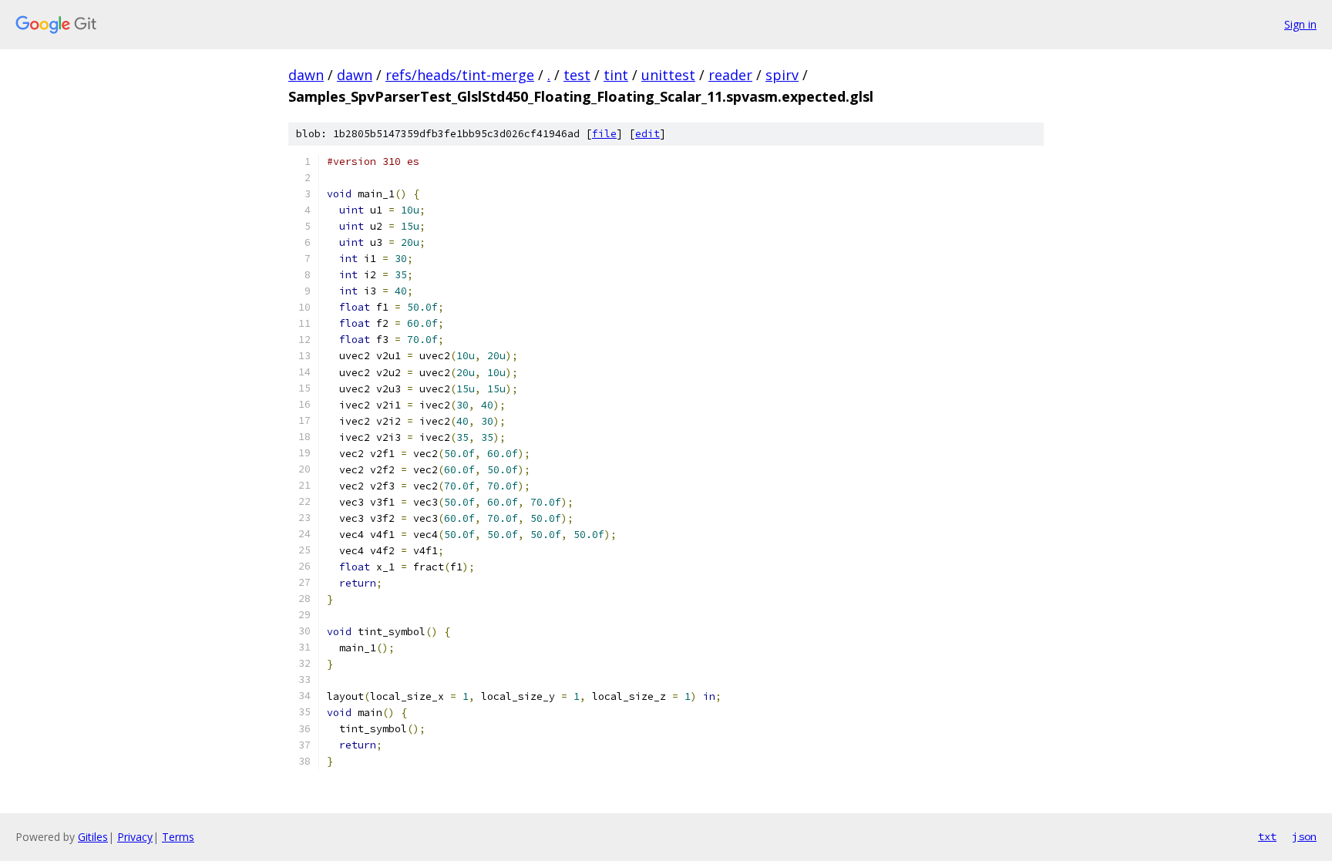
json (1304, 836)
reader (730, 75)
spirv (782, 75)
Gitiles (93, 836)
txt (1267, 836)
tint (616, 75)
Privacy (135, 836)
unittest (668, 75)
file (604, 133)
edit (647, 133)
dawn (306, 75)
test (576, 75)
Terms (178, 836)
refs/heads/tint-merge (459, 75)
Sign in (1300, 24)
